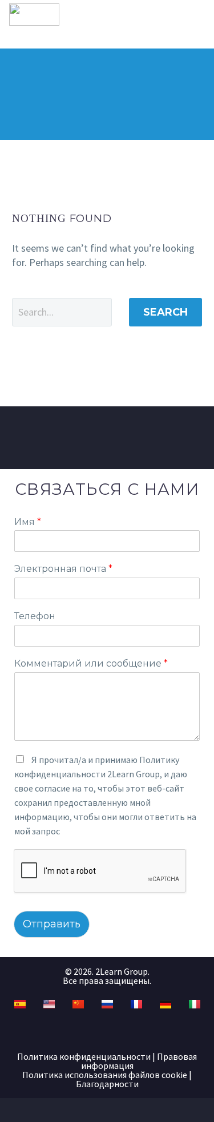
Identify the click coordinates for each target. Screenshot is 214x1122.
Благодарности (107, 1083)
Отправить (51, 924)
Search (165, 312)
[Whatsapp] (150, 1030)
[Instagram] (128, 1030)
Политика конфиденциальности (84, 1056)
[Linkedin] (85, 1030)
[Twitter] (107, 1030)
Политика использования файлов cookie (104, 1074)
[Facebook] (64, 1030)
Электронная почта (63, 568)
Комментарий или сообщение (91, 663)
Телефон (34, 616)
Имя (27, 521)
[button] (180, 14)
